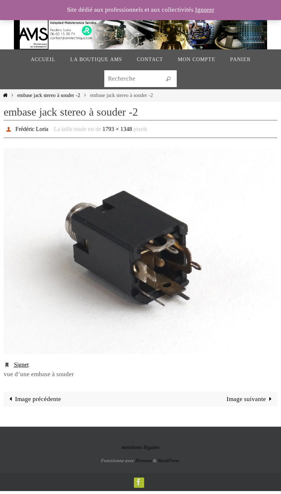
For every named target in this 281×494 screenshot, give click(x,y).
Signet (21, 361)
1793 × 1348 (117, 128)
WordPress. (169, 456)
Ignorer (204, 9)
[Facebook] (138, 478)
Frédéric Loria (31, 128)
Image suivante (246, 395)
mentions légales (140, 443)
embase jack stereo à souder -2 (48, 95)
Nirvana (143, 456)
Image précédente (38, 395)
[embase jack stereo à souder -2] (140, 249)
